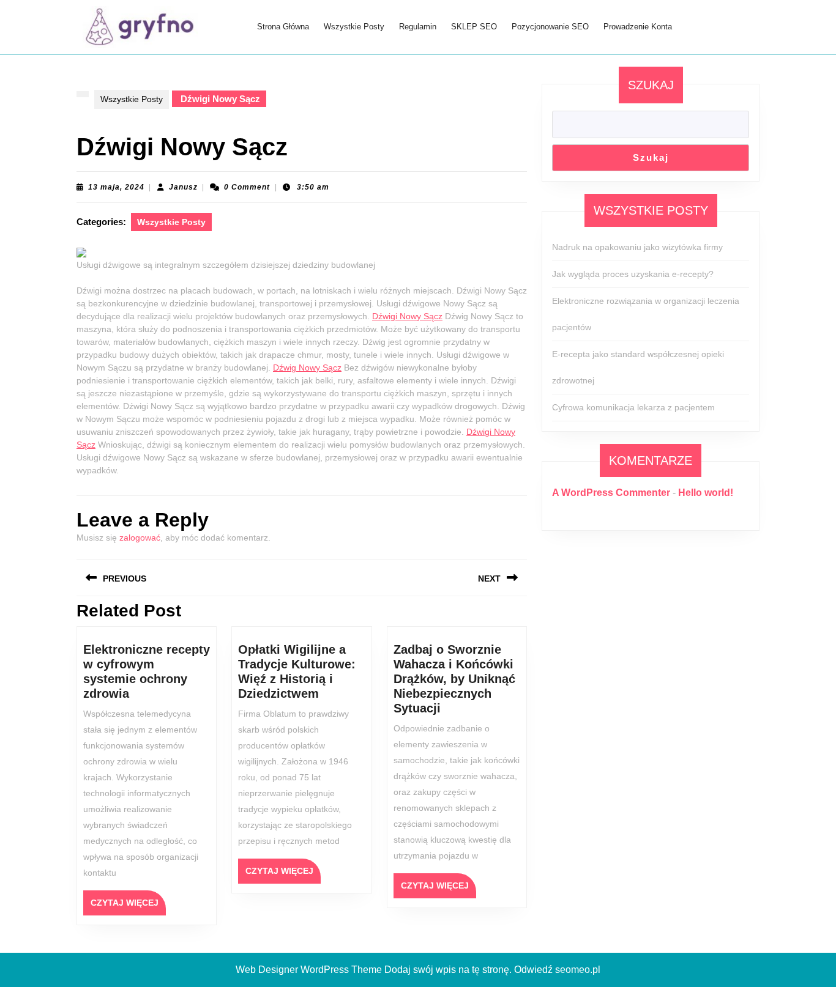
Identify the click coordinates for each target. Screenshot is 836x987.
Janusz (183, 187)
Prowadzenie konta (637, 26)
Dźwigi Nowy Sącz (407, 316)
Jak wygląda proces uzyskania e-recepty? (633, 274)
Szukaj (651, 85)
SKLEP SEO (474, 26)
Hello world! (705, 492)
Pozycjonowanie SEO (550, 26)
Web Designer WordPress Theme (309, 969)
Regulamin (417, 26)
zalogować (139, 537)
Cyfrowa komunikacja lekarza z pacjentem (633, 407)
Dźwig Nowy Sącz (307, 367)
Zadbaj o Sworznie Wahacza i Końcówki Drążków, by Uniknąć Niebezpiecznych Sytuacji (454, 679)
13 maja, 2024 (116, 187)
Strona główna (283, 26)
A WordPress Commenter (611, 492)
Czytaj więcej (128, 906)
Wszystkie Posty (354, 26)
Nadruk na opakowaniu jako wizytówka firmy (637, 247)
